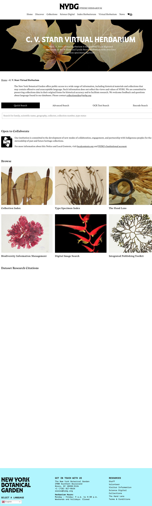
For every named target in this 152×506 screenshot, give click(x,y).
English (8, 502)
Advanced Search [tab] (60, 105)
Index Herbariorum (86, 14)
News (122, 14)
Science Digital (67, 14)
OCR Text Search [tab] (101, 105)
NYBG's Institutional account (112, 146)
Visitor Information (120, 487)
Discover (39, 14)
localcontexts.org (85, 146)
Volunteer (114, 484)
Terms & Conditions (119, 499)
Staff (112, 481)
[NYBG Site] (69, 5)
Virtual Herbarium (108, 14)
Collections (52, 14)
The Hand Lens (116, 496)
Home (30, 14)
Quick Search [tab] (20, 105)
